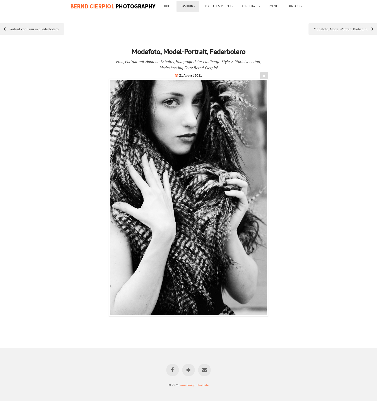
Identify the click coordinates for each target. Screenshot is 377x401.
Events (274, 6)
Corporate (250, 6)
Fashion (187, 6)
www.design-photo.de (194, 385)
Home (168, 6)
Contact (294, 6)
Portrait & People (217, 6)
